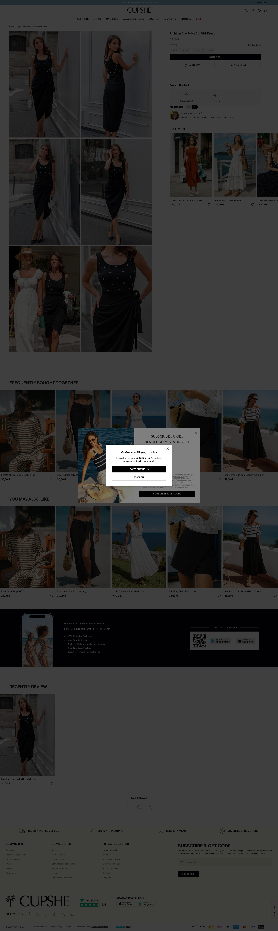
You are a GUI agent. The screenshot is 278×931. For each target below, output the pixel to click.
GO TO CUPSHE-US (139, 469)
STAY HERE (139, 477)
